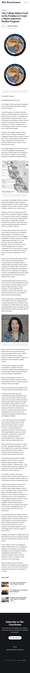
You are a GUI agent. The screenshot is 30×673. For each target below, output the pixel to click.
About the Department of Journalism (15, 649)
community (4, 10)
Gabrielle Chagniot (12, 26)
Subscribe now (16, 638)
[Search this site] (25, 2)
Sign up (15, 646)
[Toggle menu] (28, 2)
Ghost (24, 660)
